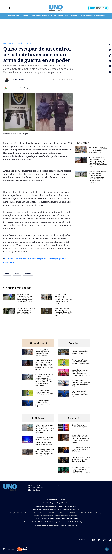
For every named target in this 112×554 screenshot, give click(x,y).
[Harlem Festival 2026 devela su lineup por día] (74, 427)
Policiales (36, 16)
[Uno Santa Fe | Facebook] (93, 540)
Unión (60, 16)
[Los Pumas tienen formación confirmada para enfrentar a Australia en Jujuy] (74, 383)
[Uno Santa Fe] (56, 8)
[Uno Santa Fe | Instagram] (104, 540)
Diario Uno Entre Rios (35, 487)
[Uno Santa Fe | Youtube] (110, 540)
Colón (53, 16)
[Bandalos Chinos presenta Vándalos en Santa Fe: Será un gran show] (74, 460)
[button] (4, 8)
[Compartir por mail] (110, 72)
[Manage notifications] (107, 549)
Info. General (71, 16)
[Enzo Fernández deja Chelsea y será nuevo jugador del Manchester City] (38, 403)
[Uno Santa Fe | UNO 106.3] (98, 8)
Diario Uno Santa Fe (35, 490)
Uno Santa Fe (8, 43)
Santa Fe (27, 16)
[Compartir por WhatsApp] (110, 55)
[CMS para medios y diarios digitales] (8, 549)
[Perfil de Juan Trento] (6, 79)
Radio (57, 485)
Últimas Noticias (14, 16)
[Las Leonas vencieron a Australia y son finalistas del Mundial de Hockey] (74, 352)
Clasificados (99, 16)
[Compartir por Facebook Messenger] (110, 66)
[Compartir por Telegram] (110, 61)
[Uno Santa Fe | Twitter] (99, 540)
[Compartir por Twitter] (110, 50)
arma (29, 43)
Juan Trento (19, 80)
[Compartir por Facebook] (110, 44)
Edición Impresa (85, 16)
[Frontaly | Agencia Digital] (20, 549)
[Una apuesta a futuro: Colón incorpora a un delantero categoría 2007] (38, 393)
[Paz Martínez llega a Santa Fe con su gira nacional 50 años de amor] (74, 450)
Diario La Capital (34, 485)
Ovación (46, 16)
